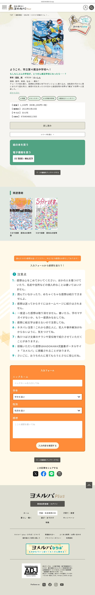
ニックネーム (20, 376)
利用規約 (69, 538)
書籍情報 (19, 15)
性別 (15, 404)
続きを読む (15, 92)
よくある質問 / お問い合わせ (70, 534)
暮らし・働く (26, 517)
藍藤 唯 (19, 77)
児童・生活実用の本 (47, 513)
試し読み (47, 125)
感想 (15, 418)
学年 (15, 390)
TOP (11, 15)
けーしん (37, 77)
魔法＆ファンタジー (67, 98)
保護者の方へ (50, 534)
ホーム (26, 513)
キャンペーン (68, 517)
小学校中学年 (49, 98)
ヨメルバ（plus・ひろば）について (27, 534)
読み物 (26, 15)
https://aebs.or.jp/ (65, 575)
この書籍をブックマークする (49, 172)
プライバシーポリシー (53, 538)
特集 (47, 522)
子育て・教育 (68, 513)
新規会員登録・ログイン (47, 504)
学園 (23, 98)
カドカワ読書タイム (38, 15)
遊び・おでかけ (47, 517)
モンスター (35, 98)
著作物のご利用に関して (31, 538)
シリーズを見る (46, 134)
